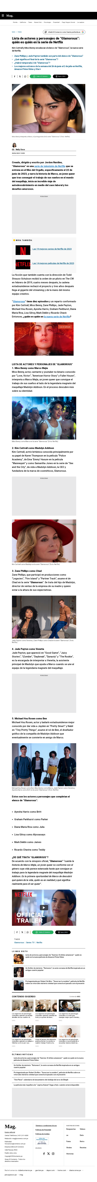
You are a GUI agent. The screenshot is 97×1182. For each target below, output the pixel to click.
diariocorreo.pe (75, 1170)
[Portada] (10, 1130)
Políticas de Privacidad (43, 1130)
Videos (82, 1129)
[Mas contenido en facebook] (44, 1153)
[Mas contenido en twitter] (48, 1153)
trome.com (62, 1170)
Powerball (56, 22)
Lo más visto (20, 951)
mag (21, 1175)
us (67, 1135)
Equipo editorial (10, 1132)
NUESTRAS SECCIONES (72, 1125)
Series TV (30, 942)
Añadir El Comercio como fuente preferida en (64, 32)
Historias (70, 1154)
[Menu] (4, 15)
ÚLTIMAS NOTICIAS (22, 1054)
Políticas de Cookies (42, 1134)
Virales (69, 1148)
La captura (80, 22)
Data (82, 1135)
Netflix (39, 942)
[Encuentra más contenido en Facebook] (14, 76)
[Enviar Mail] (13, 149)
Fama (68, 1141)
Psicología (47, 22)
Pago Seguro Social (68, 22)
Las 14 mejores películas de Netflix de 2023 (53, 263)
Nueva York (38, 22)
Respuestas (71, 1129)
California (23, 22)
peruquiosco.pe (11, 1175)
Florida (15, 22)
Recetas (83, 1148)
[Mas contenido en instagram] (53, 1153)
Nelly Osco (20, 149)
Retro (82, 1141)
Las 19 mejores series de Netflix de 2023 (52, 249)
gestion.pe (39, 1170)
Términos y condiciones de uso (46, 1125)
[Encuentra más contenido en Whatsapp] (25, 76)
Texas (30, 22)
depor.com (50, 1170)
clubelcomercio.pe (25, 1170)
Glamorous (19, 942)
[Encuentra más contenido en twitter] (20, 76)
